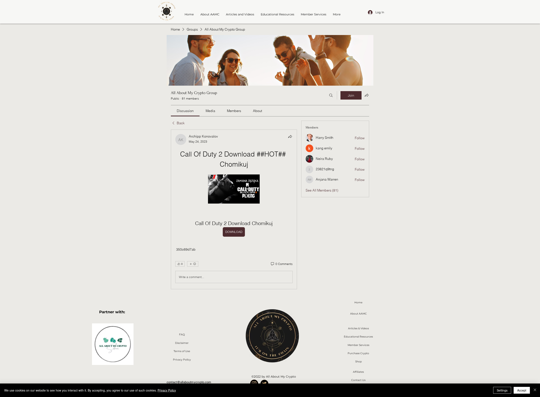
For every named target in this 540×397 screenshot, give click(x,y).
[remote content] (234, 189)
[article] (234, 209)
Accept (521, 390)
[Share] (290, 136)
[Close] (534, 390)
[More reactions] (192, 264)
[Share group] (366, 95)
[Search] (330, 95)
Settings (502, 390)
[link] (185, 111)
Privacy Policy (167, 390)
